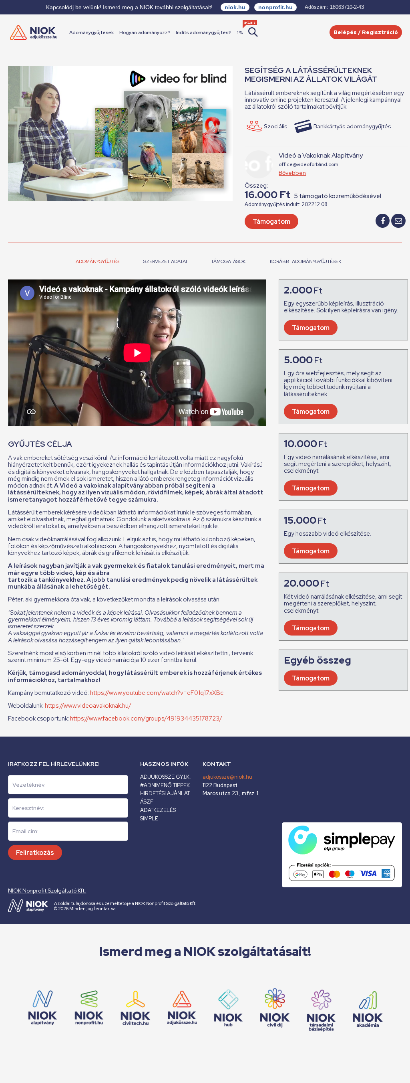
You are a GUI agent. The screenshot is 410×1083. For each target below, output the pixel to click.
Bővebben (292, 172)
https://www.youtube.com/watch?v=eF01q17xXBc (156, 693)
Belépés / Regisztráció (366, 32)
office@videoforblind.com (308, 164)
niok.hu (235, 7)
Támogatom (271, 221)
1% (240, 32)
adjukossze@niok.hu (227, 776)
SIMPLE (149, 818)
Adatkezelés (158, 810)
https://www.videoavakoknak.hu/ (88, 706)
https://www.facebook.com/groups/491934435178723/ (146, 719)
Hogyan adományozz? (144, 32)
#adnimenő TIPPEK (165, 785)
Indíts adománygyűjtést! (203, 32)
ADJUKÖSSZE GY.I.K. (165, 776)
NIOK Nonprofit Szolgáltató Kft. (47, 890)
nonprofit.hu (275, 7)
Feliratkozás (35, 852)
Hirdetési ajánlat (165, 793)
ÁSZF (146, 801)
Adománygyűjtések (91, 32)
